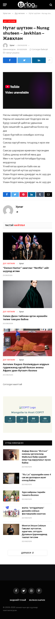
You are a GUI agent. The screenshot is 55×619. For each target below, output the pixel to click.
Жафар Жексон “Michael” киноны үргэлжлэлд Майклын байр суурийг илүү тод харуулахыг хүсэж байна (36, 457)
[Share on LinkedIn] (39, 60)
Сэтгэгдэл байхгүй (40, 49)
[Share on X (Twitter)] (24, 60)
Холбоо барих (37, 600)
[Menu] (5, 4)
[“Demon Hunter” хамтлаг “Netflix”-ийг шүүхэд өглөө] (27, 246)
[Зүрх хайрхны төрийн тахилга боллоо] (11, 496)
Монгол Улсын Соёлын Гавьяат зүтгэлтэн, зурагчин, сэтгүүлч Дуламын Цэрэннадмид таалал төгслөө (34, 531)
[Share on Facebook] (10, 60)
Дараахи (26, 553)
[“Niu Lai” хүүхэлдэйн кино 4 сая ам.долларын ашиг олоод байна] (11, 478)
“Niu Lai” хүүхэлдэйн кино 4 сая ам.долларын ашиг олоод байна (36, 477)
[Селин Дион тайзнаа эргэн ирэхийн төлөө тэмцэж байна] (27, 294)
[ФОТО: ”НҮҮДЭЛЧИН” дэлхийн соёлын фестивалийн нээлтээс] (11, 511)
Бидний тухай (18, 600)
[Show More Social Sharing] (49, 60)
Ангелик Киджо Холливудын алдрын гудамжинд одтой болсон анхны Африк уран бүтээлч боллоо (26, 367)
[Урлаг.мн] (27, 4)
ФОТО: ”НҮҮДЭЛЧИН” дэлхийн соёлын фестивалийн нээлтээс (34, 511)
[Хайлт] (50, 4)
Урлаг (12, 45)
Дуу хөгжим (9, 21)
